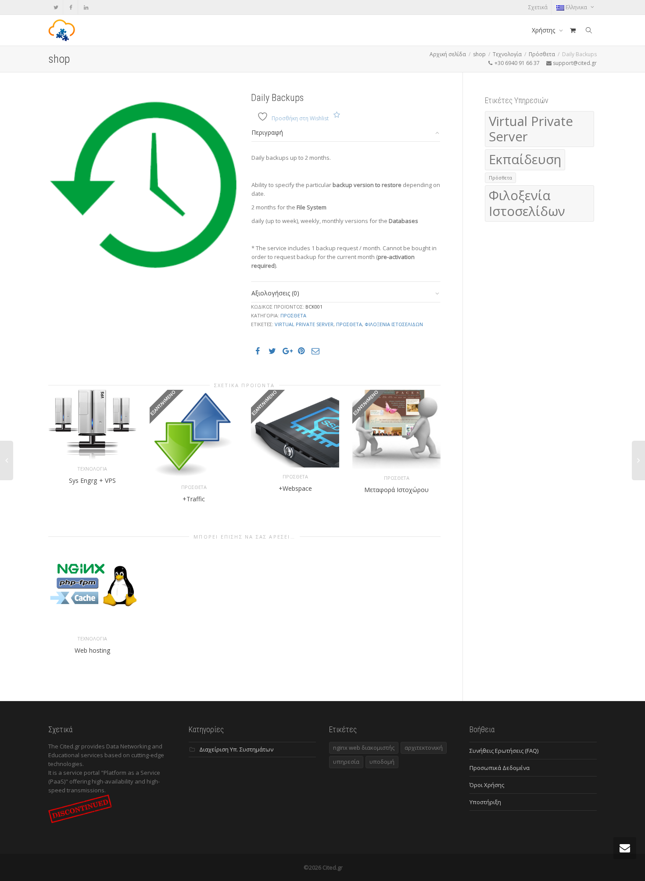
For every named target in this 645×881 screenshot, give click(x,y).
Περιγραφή (267, 132)
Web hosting (93, 650)
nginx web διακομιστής (363, 748)
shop (479, 54)
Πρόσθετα (542, 54)
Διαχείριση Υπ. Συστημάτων (236, 749)
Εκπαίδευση (525, 159)
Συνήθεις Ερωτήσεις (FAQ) (503, 751)
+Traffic (194, 499)
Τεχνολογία (507, 54)
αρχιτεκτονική (424, 748)
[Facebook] (71, 7)
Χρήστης (544, 30)
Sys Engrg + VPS (92, 480)
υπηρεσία (346, 762)
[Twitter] (56, 7)
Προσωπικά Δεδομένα (499, 768)
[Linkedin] (86, 7)
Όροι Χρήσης (486, 785)
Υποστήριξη (485, 802)
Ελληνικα (576, 7)
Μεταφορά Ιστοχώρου (396, 489)
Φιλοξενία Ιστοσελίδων (394, 324)
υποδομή (381, 762)
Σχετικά (538, 7)
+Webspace (295, 488)
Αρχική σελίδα (448, 54)
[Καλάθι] (573, 30)
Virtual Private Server (304, 324)
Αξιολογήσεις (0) (275, 293)
